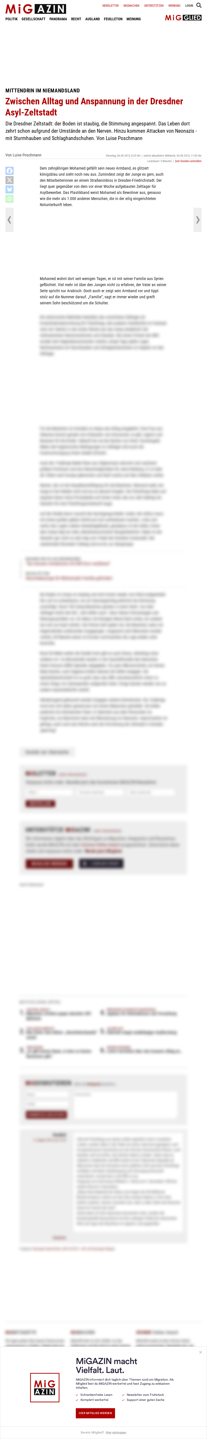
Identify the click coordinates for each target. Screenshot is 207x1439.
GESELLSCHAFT (33, 19)
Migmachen (131, 5)
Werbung (174, 5)
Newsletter (110, 5)
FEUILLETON (113, 19)
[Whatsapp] (9, 199)
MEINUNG (134, 19)
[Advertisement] (103, 54)
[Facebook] (9, 171)
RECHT (76, 19)
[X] (9, 180)
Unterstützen (154, 5)
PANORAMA (58, 19)
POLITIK (11, 19)
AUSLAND (92, 19)
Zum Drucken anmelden (188, 161)
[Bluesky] (9, 189)
